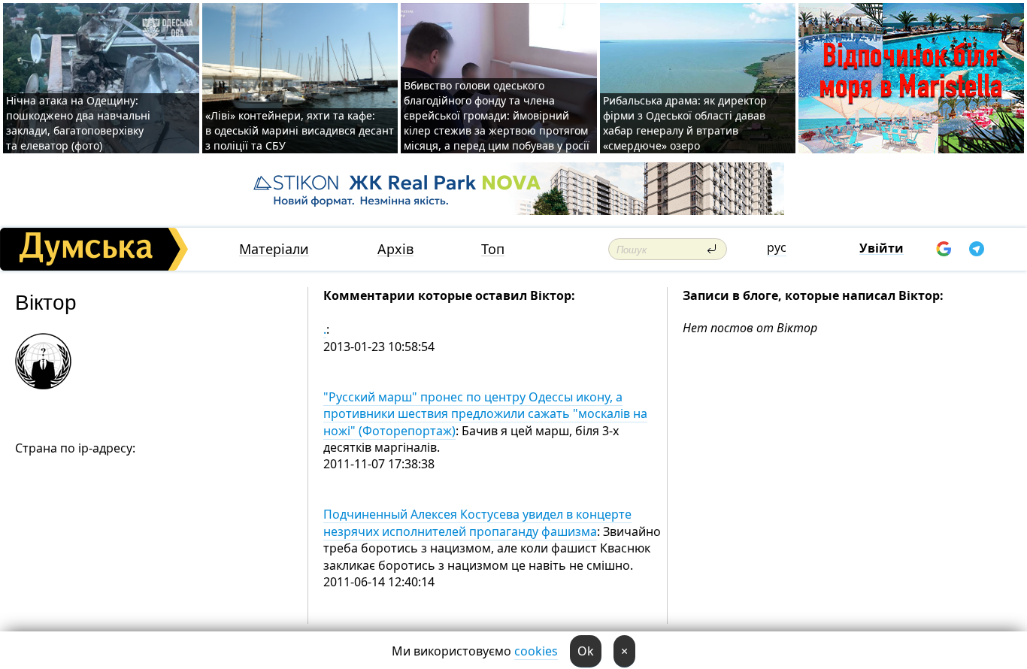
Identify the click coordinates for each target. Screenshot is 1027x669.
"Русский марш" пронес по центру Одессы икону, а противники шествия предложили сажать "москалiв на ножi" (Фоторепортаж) (485, 414)
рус (776, 247)
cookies (536, 651)
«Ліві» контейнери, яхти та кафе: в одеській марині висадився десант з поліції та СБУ (299, 130)
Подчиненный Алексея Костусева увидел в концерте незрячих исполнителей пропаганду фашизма (477, 522)
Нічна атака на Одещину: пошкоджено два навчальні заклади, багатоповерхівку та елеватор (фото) (78, 123)
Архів (395, 249)
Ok (585, 651)
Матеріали (274, 249)
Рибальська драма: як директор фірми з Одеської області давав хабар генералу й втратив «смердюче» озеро (685, 123)
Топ (492, 249)
